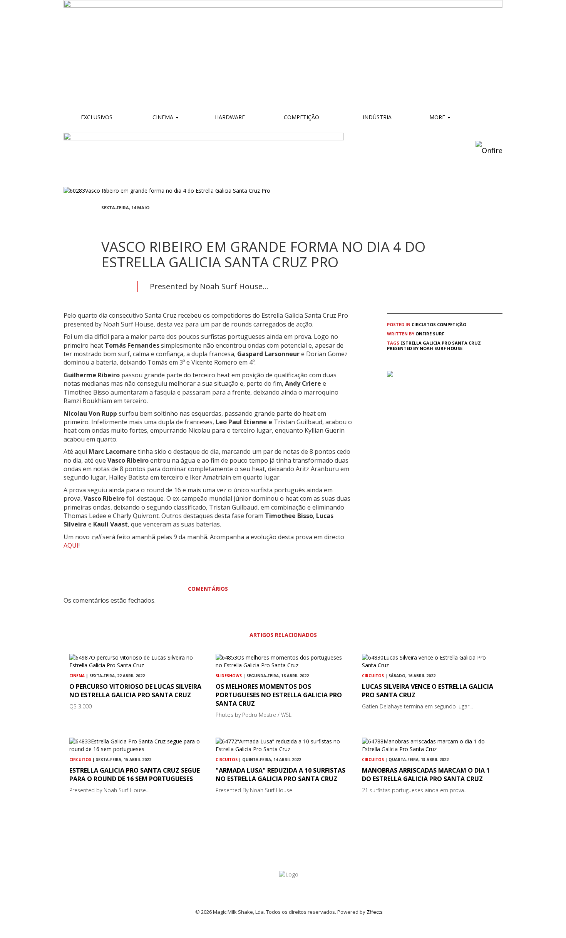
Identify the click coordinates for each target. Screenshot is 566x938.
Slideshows (229, 675)
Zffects (375, 911)
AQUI (71, 545)
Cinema (163, 117)
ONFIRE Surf (429, 334)
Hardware (230, 117)
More (438, 117)
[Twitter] (122, 221)
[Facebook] (103, 221)
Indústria (376, 117)
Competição (300, 117)
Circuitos (424, 324)
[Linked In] (140, 221)
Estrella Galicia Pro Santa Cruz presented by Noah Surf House (434, 345)
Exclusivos (96, 117)
